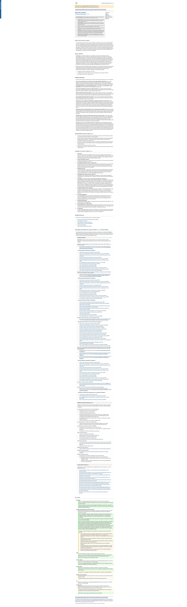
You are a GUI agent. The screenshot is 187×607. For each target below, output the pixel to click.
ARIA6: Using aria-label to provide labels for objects (88, 252)
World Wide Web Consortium (84, 603)
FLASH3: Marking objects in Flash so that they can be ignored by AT (91, 395)
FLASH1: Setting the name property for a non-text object (89, 257)
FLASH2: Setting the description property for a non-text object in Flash (91, 310)
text (101, 25)
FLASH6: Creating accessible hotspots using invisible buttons (90, 326)
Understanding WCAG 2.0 (107, 3)
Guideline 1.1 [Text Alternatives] (88, 9)
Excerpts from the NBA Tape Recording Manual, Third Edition (87, 219)
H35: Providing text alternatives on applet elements (88, 263)
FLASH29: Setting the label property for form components (89, 330)
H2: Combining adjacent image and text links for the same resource (90, 262)
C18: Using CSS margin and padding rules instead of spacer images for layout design (94, 442)
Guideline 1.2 (98, 23)
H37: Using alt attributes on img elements (86, 265)
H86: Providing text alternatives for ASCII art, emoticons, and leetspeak (91, 267)
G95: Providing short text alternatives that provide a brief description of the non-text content (94, 274)
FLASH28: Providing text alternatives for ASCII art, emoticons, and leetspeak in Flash (94, 287)
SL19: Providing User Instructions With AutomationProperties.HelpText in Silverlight (93, 451)
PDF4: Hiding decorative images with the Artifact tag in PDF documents (91, 399)
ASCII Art (87, 563)
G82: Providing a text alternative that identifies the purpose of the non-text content (93, 318)
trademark (94, 603)
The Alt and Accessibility (81, 224)
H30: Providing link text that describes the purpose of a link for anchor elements (93, 335)
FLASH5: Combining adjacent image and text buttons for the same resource (92, 258)
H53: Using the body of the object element (86, 266)
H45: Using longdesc (83, 313)
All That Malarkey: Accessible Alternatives (84, 222)
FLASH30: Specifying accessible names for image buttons (89, 331)
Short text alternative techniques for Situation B (97, 275)
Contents (77, 9)
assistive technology (84, 35)
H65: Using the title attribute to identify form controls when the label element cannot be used (95, 339)
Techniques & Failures (109, 17)
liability (92, 603)
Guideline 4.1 (88, 20)
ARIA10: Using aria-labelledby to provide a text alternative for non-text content (92, 253)
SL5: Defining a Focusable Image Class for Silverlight (88, 270)
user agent (93, 510)
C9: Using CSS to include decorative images (87, 394)
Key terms (107, 18)
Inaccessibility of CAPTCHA (81, 56)
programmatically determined (103, 560)
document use (99, 603)
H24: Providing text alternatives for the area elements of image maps (91, 334)
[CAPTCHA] (87, 507)
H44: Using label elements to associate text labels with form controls (91, 338)
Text (78, 585)
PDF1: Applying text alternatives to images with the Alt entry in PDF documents (92, 296)
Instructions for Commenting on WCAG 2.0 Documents (86, 601)
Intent (107, 13)
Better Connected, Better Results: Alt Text (84, 226)
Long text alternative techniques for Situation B (92, 276)
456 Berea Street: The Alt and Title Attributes (85, 223)
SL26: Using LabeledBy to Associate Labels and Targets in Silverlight (91, 344)
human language (95, 561)
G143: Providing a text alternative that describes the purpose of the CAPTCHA (92, 383)
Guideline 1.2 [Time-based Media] (100, 9)
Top (76, 597)
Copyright (76, 603)
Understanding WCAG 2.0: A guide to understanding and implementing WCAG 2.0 (93, 599)
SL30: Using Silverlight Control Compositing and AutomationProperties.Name (92, 345)
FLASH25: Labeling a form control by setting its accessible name (90, 327)
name (102, 19)
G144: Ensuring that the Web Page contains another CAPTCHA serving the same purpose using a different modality (95, 384)
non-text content (96, 585)
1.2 (101, 92)
